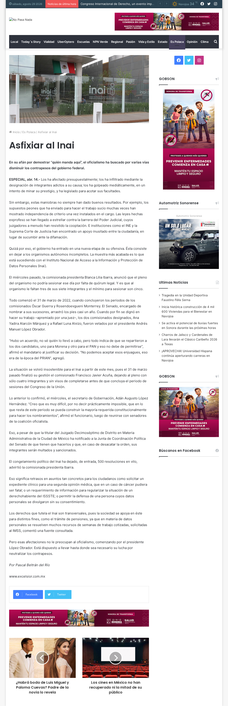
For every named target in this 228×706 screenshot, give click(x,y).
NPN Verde (100, 41)
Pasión (130, 41)
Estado (162, 41)
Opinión (192, 41)
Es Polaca (177, 41)
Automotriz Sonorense (189, 215)
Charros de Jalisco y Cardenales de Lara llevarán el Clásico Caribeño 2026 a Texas (189, 339)
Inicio (16, 132)
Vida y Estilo (146, 41)
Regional (117, 41)
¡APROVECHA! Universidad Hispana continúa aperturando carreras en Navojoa (187, 355)
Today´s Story (31, 41)
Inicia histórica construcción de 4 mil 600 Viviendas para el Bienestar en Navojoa (188, 311)
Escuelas (83, 41)
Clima (204, 41)
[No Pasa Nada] (20, 19)
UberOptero (65, 41)
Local (14, 41)
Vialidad (49, 41)
